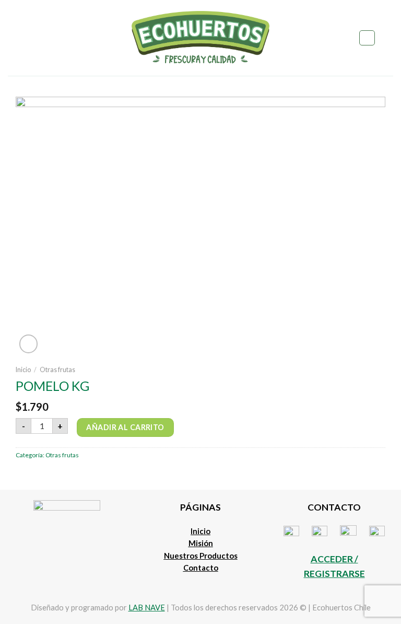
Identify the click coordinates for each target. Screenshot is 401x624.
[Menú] (13, 38)
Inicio (23, 370)
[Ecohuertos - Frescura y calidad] (201, 38)
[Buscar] (366, 37)
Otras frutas (57, 370)
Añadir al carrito (125, 427)
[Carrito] (388, 38)
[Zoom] (28, 343)
